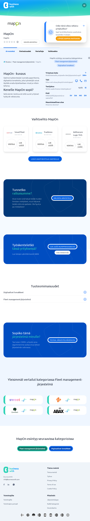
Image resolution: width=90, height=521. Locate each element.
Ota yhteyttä (62, 252)
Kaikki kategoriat (53, 504)
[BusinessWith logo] (11, 5)
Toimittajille (8, 500)
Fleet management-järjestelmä (23, 62)
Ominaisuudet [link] (25, 51)
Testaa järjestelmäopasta (62, 340)
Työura (49, 476)
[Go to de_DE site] (33, 515)
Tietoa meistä (52, 472)
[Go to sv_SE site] (62, 515)
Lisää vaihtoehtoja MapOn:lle (45, 159)
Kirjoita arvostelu (30, 42)
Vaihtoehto (53, 51)
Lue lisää (21, 144)
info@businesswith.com (12, 479)
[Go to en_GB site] (27, 515)
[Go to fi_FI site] (22, 515)
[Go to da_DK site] (39, 515)
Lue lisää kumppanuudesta (62, 246)
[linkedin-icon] (8, 484)
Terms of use (51, 484)
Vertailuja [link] (39, 51)
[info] (17, 42)
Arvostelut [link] (10, 51)
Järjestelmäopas (52, 500)
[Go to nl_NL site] (50, 515)
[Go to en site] (67, 515)
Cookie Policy (52, 489)
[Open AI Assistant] (13, 484)
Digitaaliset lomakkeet (66, 65)
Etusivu (8, 62)
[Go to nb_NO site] (56, 515)
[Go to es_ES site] (45, 515)
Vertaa (11, 144)
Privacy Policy (52, 480)
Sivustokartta (51, 508)
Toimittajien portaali (11, 504)
